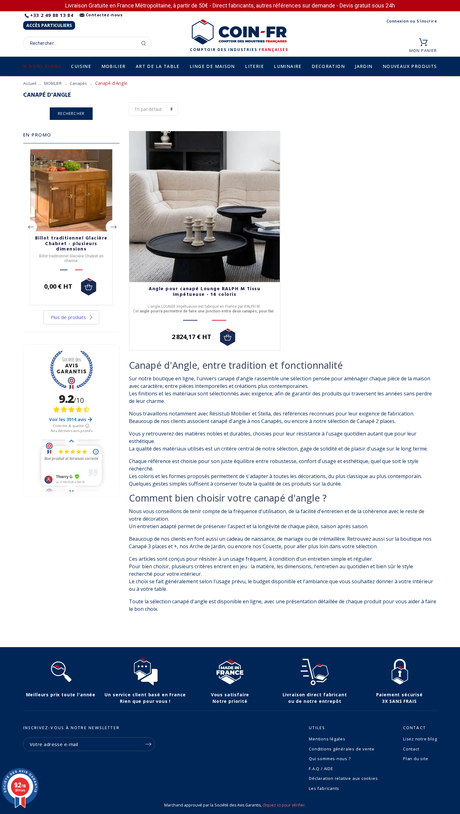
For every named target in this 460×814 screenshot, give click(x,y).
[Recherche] (144, 43)
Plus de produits (68, 317)
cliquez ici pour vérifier (284, 805)
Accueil (29, 83)
